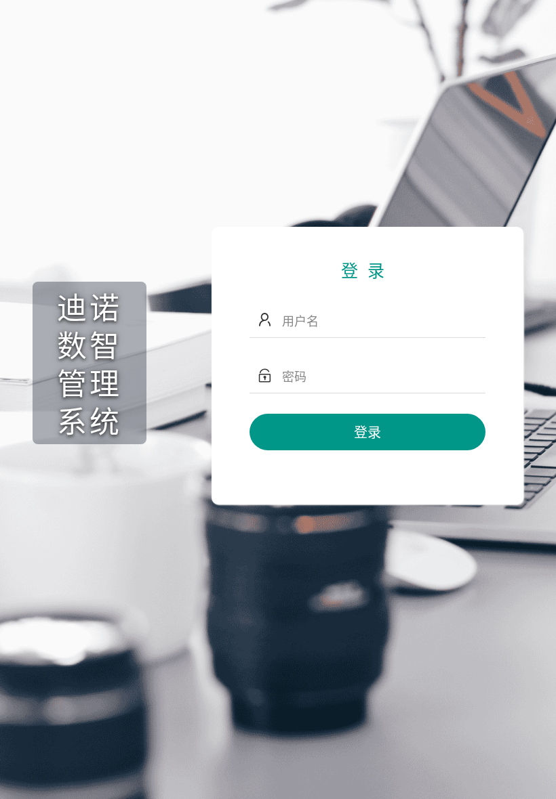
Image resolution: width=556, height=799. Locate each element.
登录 (367, 431)
